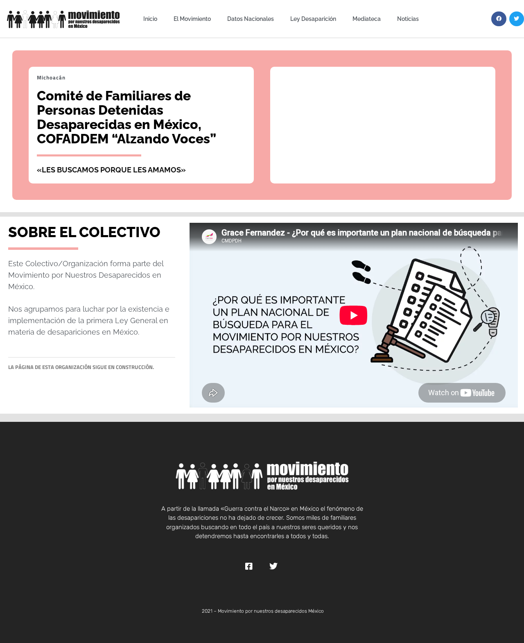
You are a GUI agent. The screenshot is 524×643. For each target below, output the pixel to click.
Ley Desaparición (313, 18)
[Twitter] (516, 18)
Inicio (150, 18)
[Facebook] (498, 18)
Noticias (408, 18)
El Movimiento (192, 18)
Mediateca (366, 18)
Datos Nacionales (250, 18)
